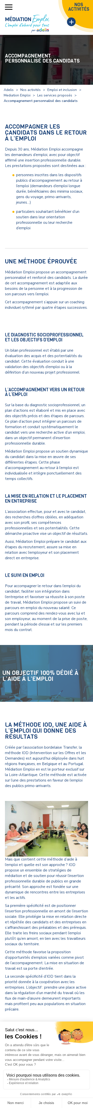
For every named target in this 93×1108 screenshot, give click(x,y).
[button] (8, 7)
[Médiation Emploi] (27, 23)
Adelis (9, 89)
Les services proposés (54, 95)
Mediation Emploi (17, 95)
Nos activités (30, 89)
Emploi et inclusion (62, 89)
